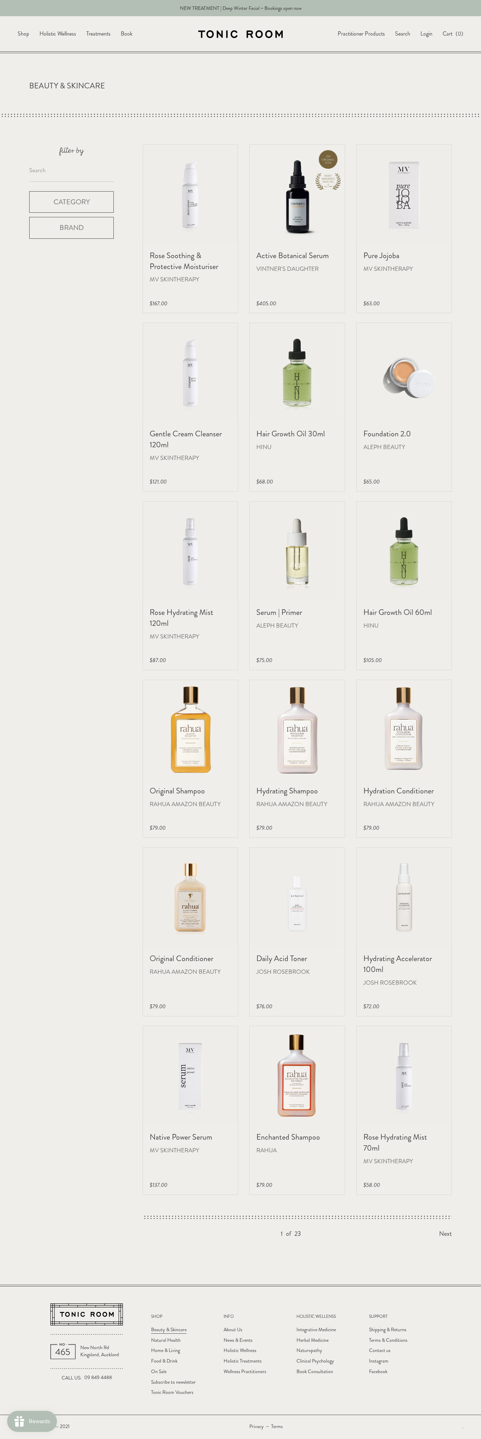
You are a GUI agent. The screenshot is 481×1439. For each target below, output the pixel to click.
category (72, 202)
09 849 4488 (98, 1377)
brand (72, 228)
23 (297, 1233)
